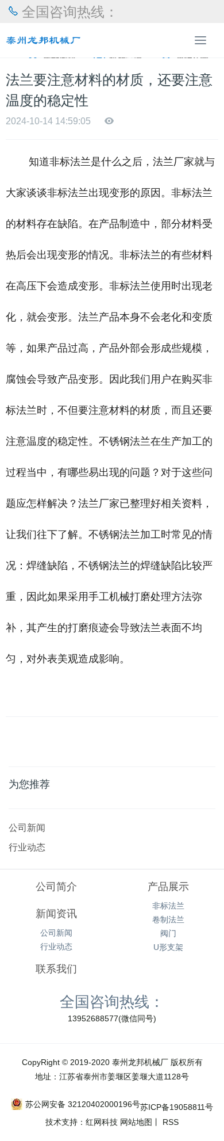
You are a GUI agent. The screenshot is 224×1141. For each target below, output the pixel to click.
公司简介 (56, 886)
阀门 (168, 933)
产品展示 (168, 886)
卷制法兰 (168, 919)
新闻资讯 (56, 913)
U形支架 (168, 947)
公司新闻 (27, 827)
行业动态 (27, 847)
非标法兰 (168, 906)
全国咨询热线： (112, 1001)
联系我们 (56, 969)
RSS (169, 1122)
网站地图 (136, 1122)
